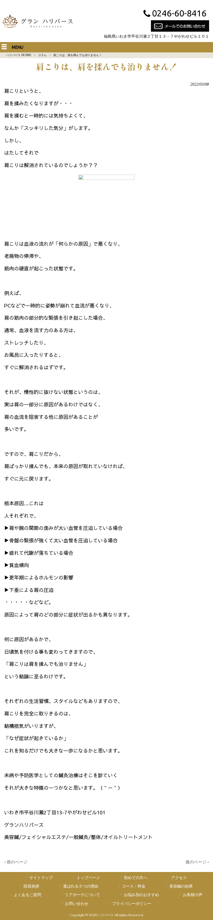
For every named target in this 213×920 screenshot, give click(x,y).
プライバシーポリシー (131, 903)
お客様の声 (192, 894)
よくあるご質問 (27, 894)
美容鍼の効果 (181, 886)
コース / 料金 (133, 886)
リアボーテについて (82, 894)
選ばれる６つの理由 (80, 886)
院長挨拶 (31, 886)
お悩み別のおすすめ (141, 894)
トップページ (88, 877)
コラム (42, 55)
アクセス (179, 877)
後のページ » (197, 862)
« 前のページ (16, 862)
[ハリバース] (37, 29)
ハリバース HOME (18, 55)
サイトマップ (41, 877)
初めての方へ (135, 877)
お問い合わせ (76, 903)
